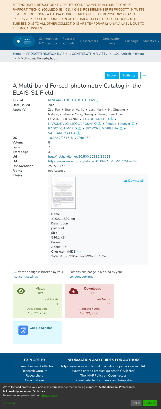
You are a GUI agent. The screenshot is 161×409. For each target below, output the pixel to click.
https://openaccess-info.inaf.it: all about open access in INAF (103, 366)
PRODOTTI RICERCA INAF (45, 54)
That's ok (150, 403)
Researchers (34, 375)
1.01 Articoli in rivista (128, 54)
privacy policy (49, 395)
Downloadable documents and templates (103, 380)
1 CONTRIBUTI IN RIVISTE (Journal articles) (88, 54)
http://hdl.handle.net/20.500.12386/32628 (79, 156)
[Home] (24, 41)
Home (17, 54)
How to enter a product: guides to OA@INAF (103, 371)
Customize (9, 403)
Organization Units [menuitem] (112, 41)
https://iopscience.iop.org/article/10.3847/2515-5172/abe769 (92, 161)
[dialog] (80, 396)
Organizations (34, 380)
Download (135, 180)
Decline (136, 403)
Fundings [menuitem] (131, 41)
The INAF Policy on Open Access (103, 375)
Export (111, 75)
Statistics (128, 75)
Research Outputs (34, 371)
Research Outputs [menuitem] (69, 41)
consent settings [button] (26, 276)
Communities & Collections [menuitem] (48, 41)
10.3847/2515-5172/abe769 (69, 138)
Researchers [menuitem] (89, 41)
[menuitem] (150, 41)
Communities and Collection (35, 366)
